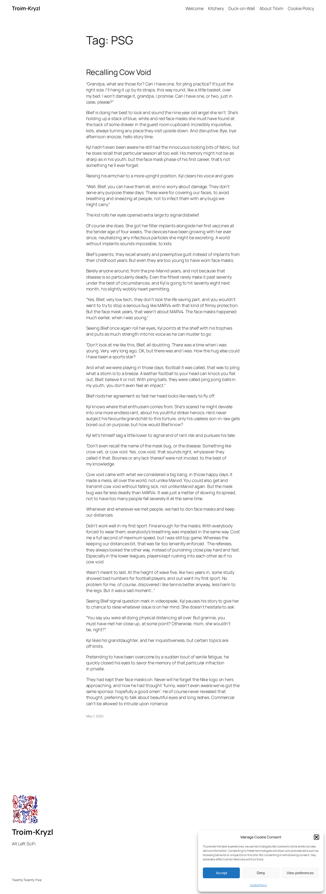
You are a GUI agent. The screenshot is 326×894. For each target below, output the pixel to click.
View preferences (300, 873)
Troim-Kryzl (26, 8)
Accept (221, 873)
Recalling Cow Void (118, 72)
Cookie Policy (258, 885)
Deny (261, 873)
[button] (316, 837)
